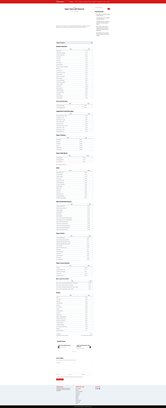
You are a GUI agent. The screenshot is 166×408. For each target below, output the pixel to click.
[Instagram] (97, 388)
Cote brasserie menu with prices (62, 335)
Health (108, 1)
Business (80, 1)
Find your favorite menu (99, 7)
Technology (85, 1)
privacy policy (78, 388)
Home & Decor (99, 1)
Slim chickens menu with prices (87, 335)
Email (70, 374)
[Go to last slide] (58, 347)
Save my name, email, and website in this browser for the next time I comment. (70, 376)
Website (83, 374)
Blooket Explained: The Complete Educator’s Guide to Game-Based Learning (102, 34)
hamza (72, 11)
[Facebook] (96, 388)
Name (58, 374)
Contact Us (78, 393)
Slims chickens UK (62, 164)
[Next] (90, 347)
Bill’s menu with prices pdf (64, 345)
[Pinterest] (99, 388)
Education (94, 1)
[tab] (72, 351)
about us (77, 390)
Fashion (89, 1)
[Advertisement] (74, 19)
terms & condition (79, 391)
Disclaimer (78, 394)
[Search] (109, 9)
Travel (77, 403)
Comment (59, 362)
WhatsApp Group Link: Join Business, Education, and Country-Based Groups (103, 23)
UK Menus (74, 7)
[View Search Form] (68, 2)
